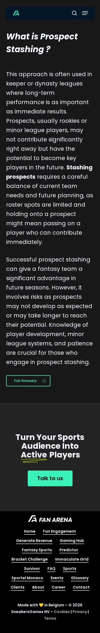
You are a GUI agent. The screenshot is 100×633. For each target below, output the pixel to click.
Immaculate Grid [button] (72, 559)
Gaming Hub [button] (72, 540)
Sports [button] (69, 568)
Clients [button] (18, 587)
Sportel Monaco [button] (27, 578)
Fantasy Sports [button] (37, 550)
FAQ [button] (51, 568)
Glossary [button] (80, 578)
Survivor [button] (32, 568)
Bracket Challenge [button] (29, 559)
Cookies (62, 611)
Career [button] (58, 587)
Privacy (80, 611)
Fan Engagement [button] (59, 531)
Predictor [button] (68, 550)
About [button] (38, 587)
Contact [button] (81, 587)
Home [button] (29, 531)
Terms (50, 618)
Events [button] (57, 578)
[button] (85, 13)
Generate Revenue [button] (34, 540)
